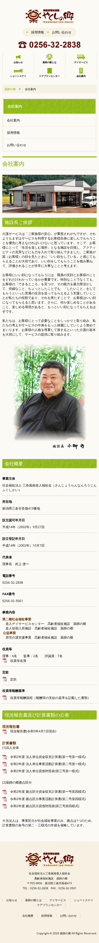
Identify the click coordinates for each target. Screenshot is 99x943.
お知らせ (11, 900)
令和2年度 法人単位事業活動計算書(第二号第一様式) (46, 764)
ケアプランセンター (49, 905)
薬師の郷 (10, 89)
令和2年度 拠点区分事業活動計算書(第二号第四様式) (46, 799)
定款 (12, 679)
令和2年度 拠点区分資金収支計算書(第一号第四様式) (46, 791)
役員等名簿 (16, 660)
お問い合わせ (61, 32)
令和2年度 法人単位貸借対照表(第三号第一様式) (43, 771)
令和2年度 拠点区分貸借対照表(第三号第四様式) (43, 806)
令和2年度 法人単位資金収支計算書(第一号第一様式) (46, 757)
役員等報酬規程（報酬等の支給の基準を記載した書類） (49, 698)
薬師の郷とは (33, 900)
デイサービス (58, 900)
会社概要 (27, 916)
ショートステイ (83, 900)
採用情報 (37, 32)
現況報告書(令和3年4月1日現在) (31, 731)
